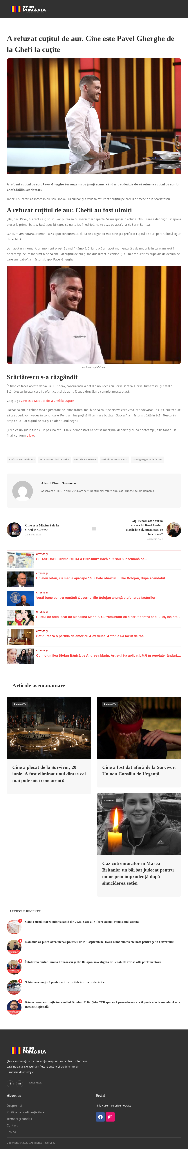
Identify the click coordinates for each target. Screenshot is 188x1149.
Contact (12, 1125)
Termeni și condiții (19, 1119)
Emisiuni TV (20, 704)
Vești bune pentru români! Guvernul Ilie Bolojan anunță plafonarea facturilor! (96, 597)
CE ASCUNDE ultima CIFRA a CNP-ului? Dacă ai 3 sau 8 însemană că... (91, 559)
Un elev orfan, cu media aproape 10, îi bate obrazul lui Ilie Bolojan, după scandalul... (102, 578)
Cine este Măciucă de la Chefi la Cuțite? (47, 401)
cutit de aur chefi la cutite (54, 459)
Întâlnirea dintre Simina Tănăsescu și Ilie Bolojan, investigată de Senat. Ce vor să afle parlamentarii (93, 962)
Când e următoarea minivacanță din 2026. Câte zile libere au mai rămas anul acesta (82, 921)
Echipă (11, 1132)
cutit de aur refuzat (85, 459)
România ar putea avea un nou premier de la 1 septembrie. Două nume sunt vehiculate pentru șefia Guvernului (99, 942)
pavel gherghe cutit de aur (147, 459)
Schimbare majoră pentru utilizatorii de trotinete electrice (65, 982)
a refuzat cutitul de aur (22, 459)
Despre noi (14, 1106)
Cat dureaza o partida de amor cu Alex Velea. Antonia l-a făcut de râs (90, 636)
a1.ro (30, 435)
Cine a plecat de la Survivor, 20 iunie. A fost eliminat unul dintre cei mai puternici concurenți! (49, 774)
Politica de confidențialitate (25, 1112)
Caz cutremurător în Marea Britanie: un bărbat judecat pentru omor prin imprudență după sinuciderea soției (138, 873)
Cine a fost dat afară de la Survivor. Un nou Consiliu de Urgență (139, 770)
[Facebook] (100, 1117)
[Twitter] (10, 1083)
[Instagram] (19, 1083)
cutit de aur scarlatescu (114, 459)
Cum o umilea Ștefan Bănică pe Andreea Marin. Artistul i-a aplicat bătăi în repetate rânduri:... (108, 655)
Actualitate (109, 800)
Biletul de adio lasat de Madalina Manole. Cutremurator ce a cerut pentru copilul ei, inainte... (108, 617)
